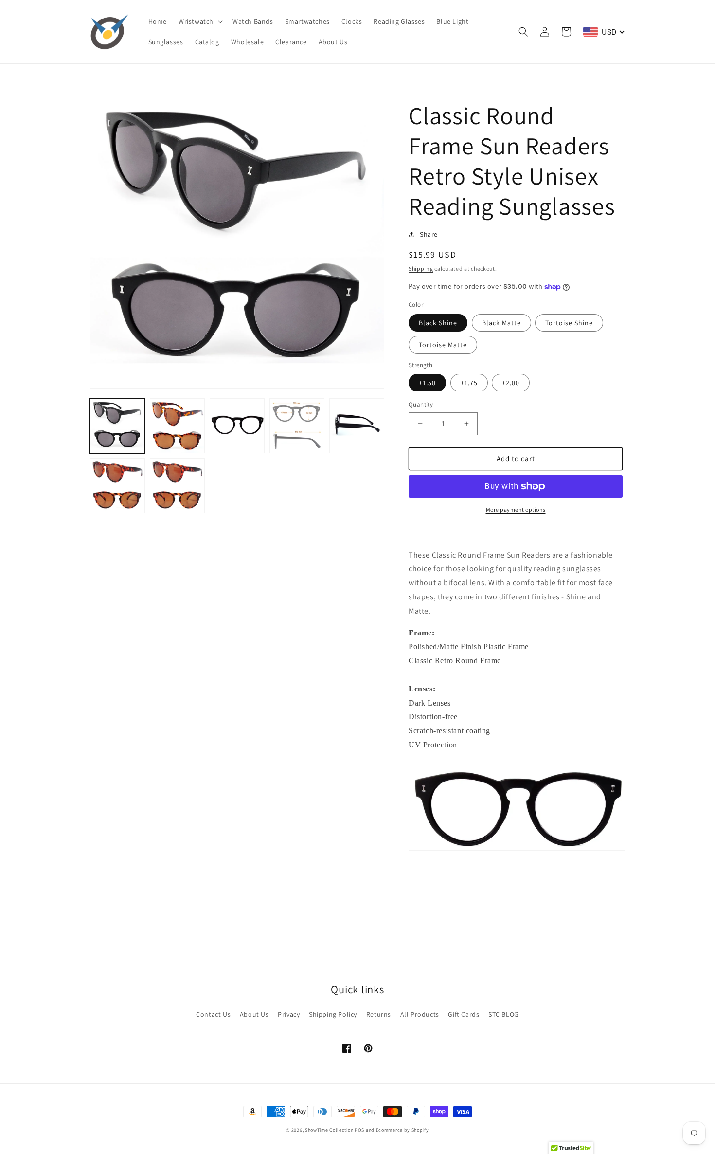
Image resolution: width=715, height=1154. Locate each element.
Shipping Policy (333, 1014)
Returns (378, 1014)
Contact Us (213, 1014)
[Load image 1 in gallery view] (117, 425)
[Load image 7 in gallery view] (177, 485)
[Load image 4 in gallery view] (296, 425)
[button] (200, 21)
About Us (254, 1014)
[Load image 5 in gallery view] (356, 425)
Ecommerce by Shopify (402, 1130)
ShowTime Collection (329, 1130)
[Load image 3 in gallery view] (237, 425)
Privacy (289, 1014)
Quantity (421, 404)
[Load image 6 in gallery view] (117, 485)
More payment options (516, 509)
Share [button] (429, 234)
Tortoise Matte (443, 344)
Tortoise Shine (569, 322)
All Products (419, 1014)
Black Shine (438, 322)
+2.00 (510, 382)
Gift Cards (463, 1014)
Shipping (421, 268)
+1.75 (469, 382)
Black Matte (501, 322)
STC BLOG (503, 1014)
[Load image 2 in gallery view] (177, 425)
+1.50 (427, 382)
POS (359, 1130)
